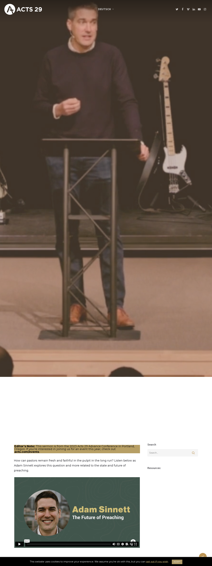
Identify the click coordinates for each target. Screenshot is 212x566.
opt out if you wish (157, 561)
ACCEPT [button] (177, 562)
